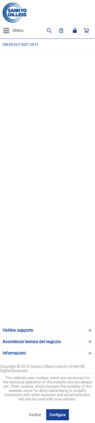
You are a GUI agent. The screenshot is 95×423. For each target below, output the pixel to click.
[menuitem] (13, 30)
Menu (18, 30)
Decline (35, 415)
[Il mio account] (74, 30)
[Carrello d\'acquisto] (86, 30)
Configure (57, 415)
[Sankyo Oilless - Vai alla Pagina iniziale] (15, 13)
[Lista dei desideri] (61, 30)
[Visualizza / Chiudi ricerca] (48, 30)
